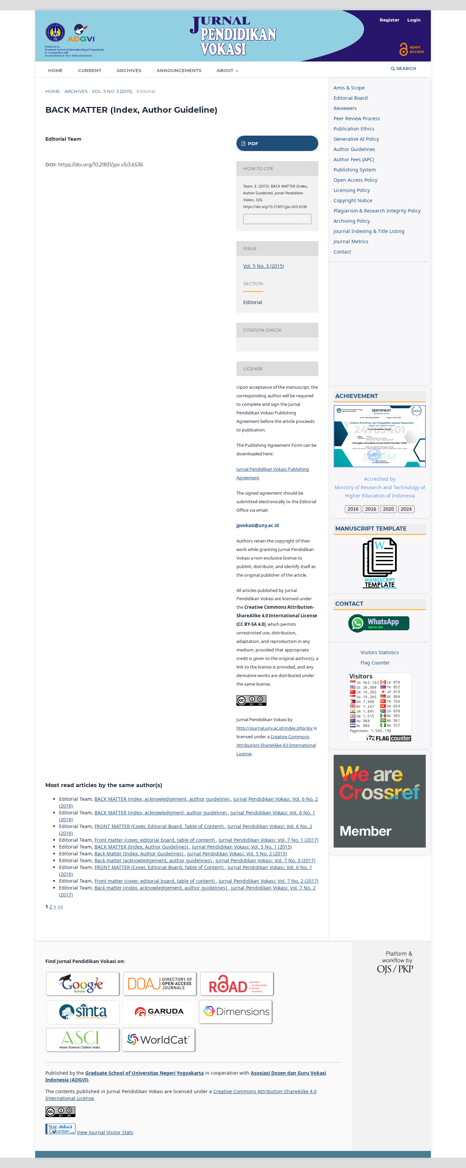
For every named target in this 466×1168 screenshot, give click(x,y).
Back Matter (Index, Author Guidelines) (139, 853)
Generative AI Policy (356, 139)
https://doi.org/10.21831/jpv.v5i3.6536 (100, 165)
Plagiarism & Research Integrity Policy (377, 210)
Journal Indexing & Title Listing (369, 231)
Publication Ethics (354, 128)
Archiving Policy (352, 221)
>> (60, 906)
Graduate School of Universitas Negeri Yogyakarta (144, 1073)
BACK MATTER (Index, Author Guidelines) (141, 846)
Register (389, 20)
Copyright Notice (353, 200)
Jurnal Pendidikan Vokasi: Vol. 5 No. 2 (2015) (237, 853)
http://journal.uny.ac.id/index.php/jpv (274, 728)
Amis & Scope (349, 87)
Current (89, 70)
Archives (129, 70)
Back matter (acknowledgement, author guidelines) (153, 860)
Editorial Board (351, 98)
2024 (406, 509)
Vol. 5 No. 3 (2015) (112, 91)
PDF (252, 143)
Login (414, 20)
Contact (342, 251)
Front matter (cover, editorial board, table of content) (155, 840)
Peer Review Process (357, 118)
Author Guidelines (354, 149)
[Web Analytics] (60, 1132)
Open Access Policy (355, 180)
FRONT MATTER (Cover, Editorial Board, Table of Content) (159, 826)
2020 (388, 509)
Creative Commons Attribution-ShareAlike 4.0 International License (276, 745)
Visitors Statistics (380, 652)
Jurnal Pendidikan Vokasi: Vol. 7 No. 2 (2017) (268, 881)
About (226, 70)
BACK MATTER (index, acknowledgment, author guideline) (161, 812)
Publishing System (355, 169)
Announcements (179, 70)
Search (405, 68)
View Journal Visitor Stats (105, 1132)
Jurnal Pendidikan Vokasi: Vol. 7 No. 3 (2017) (265, 860)
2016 (353, 509)
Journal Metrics (351, 241)
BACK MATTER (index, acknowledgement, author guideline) (162, 799)
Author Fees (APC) (354, 159)
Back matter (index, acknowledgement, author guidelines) (161, 887)
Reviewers (345, 108)
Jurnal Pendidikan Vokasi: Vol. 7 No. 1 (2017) (268, 840)
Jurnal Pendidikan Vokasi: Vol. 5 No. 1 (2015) (242, 846)
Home (55, 70)
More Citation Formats (272, 219)
